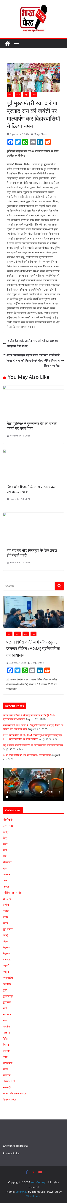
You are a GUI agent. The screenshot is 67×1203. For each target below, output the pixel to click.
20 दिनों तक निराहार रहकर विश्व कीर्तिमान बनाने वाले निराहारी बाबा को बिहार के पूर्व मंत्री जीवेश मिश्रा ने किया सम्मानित (31, 360)
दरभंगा (6, 904)
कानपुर (6, 831)
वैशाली (6, 1044)
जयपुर (6, 886)
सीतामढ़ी (7, 1087)
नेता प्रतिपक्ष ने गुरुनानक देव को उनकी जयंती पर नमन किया (32, 426)
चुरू (5, 868)
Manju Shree (40, 134)
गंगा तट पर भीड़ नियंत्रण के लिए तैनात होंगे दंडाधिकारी (32, 553)
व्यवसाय (6, 1051)
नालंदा (6, 911)
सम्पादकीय (7, 1063)
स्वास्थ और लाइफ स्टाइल (14, 1093)
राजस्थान (7, 1014)
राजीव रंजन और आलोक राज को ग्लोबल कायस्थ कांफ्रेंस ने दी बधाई (32, 343)
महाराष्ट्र (7, 984)
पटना (18, 94)
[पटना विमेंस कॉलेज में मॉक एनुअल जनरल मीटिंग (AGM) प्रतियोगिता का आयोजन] (33, 612)
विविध (5, 1038)
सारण (5, 1069)
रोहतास (6, 1032)
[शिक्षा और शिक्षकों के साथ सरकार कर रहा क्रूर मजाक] (33, 452)
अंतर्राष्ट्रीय (8, 819)
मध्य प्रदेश (8, 978)
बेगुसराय (6, 947)
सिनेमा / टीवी (9, 1081)
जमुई (5, 880)
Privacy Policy (11, 1153)
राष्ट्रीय (6, 1026)
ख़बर (9, 94)
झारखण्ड (7, 898)
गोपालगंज (7, 862)
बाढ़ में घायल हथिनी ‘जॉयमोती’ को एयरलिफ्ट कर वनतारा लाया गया (33, 745)
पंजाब (5, 917)
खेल (5, 850)
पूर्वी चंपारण (8, 929)
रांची (5, 1008)
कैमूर (5, 838)
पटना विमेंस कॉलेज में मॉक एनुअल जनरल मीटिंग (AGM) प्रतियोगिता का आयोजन (33, 648)
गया (4, 856)
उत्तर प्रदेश (8, 825)
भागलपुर (6, 959)
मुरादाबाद (7, 1002)
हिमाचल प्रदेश (9, 1099)
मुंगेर (5, 990)
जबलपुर (6, 874)
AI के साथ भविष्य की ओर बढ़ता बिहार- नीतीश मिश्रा (27, 755)
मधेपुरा (6, 971)
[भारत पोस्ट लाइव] (7, 43)
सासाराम (6, 1075)
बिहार (26, 94)
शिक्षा (33, 634)
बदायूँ (5, 935)
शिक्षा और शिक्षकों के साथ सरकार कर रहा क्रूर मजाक (31, 489)
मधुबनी (6, 965)
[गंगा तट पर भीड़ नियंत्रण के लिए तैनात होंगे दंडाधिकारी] (33, 515)
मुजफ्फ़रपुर (8, 996)
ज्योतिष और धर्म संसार (13, 892)
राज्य (34, 94)
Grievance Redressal (15, 1145)
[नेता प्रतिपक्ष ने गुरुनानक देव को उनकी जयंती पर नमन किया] (33, 388)
